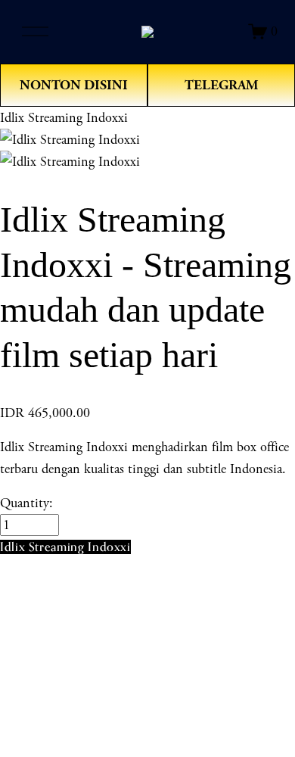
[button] (65, 547)
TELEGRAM (221, 85)
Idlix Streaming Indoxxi (64, 117)
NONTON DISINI (74, 85)
